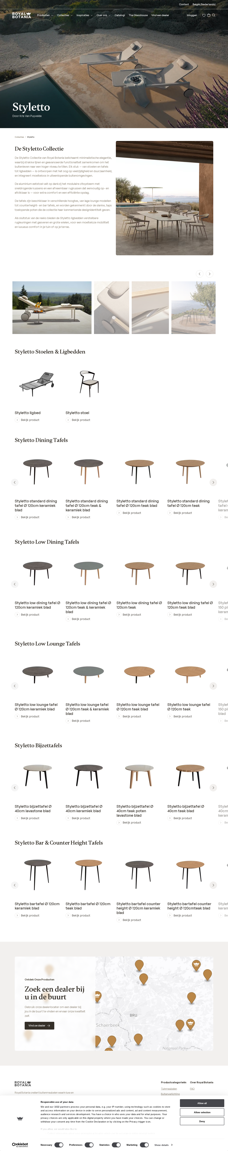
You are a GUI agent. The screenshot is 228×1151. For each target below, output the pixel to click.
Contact (184, 4)
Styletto (30, 137)
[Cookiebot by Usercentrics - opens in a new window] (20, 1145)
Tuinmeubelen (169, 1088)
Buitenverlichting (170, 1094)
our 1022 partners (60, 1106)
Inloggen (192, 15)
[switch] (89, 1144)
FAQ (192, 1088)
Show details (161, 1145)
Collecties (19, 137)
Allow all (202, 1103)
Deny (202, 1121)
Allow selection (202, 1112)
